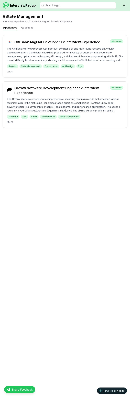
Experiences (10, 27)
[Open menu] (124, 5)
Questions (27, 27)
